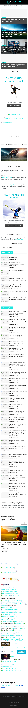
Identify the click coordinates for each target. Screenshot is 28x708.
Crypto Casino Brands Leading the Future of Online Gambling (17, 285)
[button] (25, 523)
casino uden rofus (5, 685)
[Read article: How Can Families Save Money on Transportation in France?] (5, 413)
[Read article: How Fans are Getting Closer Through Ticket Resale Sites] (5, 471)
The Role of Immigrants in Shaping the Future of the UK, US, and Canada (17, 448)
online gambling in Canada (10, 184)
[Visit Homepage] (14, 2)
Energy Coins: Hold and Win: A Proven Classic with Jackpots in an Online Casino (17, 356)
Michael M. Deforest (14, 498)
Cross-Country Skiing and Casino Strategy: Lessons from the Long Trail (17, 321)
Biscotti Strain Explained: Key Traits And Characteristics (18, 379)
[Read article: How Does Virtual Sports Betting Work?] (5, 442)
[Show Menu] (1, 2)
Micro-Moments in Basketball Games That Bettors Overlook (16, 418)
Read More (4, 551)
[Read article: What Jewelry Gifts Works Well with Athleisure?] (5, 393)
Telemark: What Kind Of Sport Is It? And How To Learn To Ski (18, 292)
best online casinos (14, 172)
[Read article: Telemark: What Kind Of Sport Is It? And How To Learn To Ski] (5, 293)
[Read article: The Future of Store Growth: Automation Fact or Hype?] (5, 337)
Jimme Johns (5, 548)
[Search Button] (26, 2)
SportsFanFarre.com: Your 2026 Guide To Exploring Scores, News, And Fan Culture (13, 49)
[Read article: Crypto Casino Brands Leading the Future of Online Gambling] (5, 286)
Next (24, 128)
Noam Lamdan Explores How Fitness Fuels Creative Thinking (16, 342)
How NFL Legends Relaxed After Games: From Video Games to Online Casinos (17, 264)
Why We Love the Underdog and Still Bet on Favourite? (17, 424)
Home (4, 696)
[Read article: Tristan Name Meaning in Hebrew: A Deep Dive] (5, 400)
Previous (3, 128)
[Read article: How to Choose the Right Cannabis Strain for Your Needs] (5, 456)
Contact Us (16, 698)
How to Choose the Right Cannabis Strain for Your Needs (18, 455)
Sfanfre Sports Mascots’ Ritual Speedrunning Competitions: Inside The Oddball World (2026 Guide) (13, 544)
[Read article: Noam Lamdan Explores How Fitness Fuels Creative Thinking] (5, 343)
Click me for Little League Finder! (15, 225)
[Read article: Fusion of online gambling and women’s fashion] (5, 272)
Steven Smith (13, 259)
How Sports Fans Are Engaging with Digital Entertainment (13, 65)
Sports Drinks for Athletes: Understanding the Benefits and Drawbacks (17, 462)
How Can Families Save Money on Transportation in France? (17, 411)
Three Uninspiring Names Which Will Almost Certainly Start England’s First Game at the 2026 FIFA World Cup (18, 365)
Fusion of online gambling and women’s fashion (16, 271)
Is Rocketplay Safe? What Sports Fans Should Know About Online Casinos (17, 328)
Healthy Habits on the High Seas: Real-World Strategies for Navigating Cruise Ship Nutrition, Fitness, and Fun (17, 486)
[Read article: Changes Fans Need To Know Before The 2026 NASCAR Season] (5, 350)
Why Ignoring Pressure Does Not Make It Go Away (17, 256)
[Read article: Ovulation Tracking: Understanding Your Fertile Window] (5, 387)
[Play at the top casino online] (8, 659)
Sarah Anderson (13, 267)
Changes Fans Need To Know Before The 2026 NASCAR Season (17, 349)
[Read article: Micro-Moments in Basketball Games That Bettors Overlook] (5, 419)
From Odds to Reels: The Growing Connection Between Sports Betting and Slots (17, 313)
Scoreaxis (10, 247)
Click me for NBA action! (15, 105)
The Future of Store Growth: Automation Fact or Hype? (16, 336)
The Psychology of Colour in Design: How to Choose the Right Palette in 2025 (17, 494)
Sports (4, 17)
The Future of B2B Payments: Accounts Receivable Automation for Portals (17, 477)
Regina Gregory (13, 451)
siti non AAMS (14, 685)
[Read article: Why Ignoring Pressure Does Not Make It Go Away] (5, 258)
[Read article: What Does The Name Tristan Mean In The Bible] (5, 406)
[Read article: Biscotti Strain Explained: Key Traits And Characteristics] (5, 380)
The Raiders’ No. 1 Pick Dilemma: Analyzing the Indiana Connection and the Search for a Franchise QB (17, 278)
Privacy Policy (21, 696)
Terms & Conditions (11, 696)
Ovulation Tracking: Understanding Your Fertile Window (17, 385)
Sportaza (8, 687)
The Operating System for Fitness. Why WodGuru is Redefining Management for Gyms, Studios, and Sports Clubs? (17, 433)
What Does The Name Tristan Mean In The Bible (16, 405)
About (10, 698)
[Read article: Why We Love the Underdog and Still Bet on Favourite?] (5, 426)
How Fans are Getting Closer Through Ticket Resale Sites (16, 469)
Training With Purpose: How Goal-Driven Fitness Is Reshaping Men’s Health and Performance (17, 299)
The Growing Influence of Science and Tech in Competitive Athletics (17, 372)
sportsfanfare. (6, 509)
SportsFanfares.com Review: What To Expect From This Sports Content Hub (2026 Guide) (14, 34)
